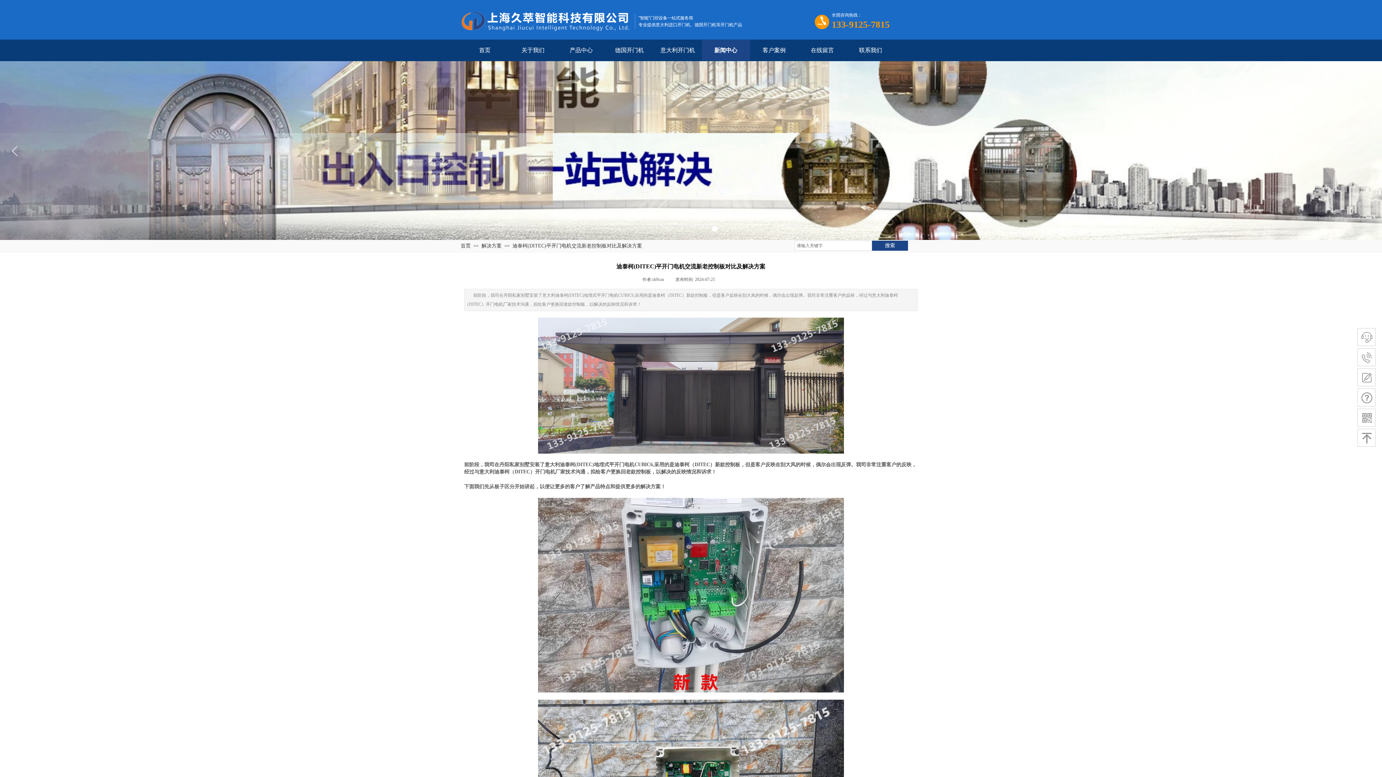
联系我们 (870, 50)
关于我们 (533, 50)
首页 (485, 50)
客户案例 (774, 50)
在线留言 (822, 50)
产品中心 (581, 50)
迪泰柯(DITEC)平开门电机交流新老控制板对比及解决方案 (577, 246)
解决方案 (492, 246)
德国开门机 (629, 50)
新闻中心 (725, 50)
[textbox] (833, 246)
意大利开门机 (677, 50)
